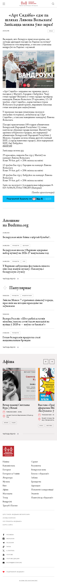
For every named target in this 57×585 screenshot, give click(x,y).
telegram (10, 542)
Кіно (24, 261)
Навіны (6, 461)
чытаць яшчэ (9, 279)
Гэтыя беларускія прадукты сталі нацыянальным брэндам (21, 339)
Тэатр (5, 497)
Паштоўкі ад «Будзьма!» (42, 497)
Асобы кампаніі (9, 518)
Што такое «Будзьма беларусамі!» (16, 514)
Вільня (6, 422)
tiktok (8, 546)
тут (22, 150)
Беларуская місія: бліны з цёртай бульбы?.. (27, 237)
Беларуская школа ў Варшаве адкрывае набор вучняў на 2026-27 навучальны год (26, 251)
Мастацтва (7, 493)
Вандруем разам (27, 295)
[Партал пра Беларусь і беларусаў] (28, 3)
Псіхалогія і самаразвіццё (42, 489)
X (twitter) (10, 550)
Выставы (49, 425)
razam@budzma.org (14, 562)
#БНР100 (7, 145)
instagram (10, 538)
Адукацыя (26, 245)
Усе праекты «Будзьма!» (12, 521)
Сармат (34, 461)
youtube (9, 554)
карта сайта (8, 525)
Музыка (6, 481)
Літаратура (8, 477)
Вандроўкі (7, 501)
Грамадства (15, 245)
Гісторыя (7, 469)
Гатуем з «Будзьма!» (40, 473)
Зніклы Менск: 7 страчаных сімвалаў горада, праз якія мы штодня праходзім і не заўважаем (28, 303)
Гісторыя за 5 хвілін (11, 473)
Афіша (51, 31)
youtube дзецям (12, 558)
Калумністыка (9, 465)
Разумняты (36, 465)
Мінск (41, 425)
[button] (52, 361)
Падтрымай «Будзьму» (15, 572)
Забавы (34, 477)
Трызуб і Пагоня (10, 505)
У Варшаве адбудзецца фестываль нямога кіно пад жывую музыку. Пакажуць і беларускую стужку (26, 268)
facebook (10, 535)
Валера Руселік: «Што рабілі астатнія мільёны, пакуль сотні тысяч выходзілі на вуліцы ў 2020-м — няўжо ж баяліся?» (26, 321)
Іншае (13, 422)
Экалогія (35, 493)
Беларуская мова (38, 469)
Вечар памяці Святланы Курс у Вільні (16, 406)
